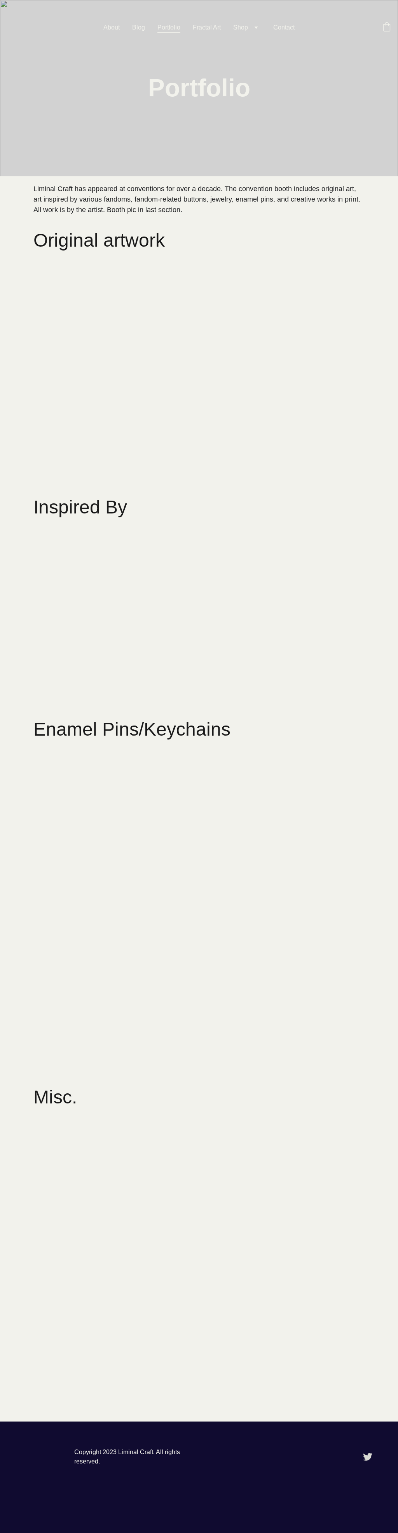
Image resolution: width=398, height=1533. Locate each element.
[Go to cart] (387, 27)
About (111, 27)
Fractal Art (207, 27)
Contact (284, 27)
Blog (138, 27)
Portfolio (168, 27)
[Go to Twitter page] (367, 1457)
